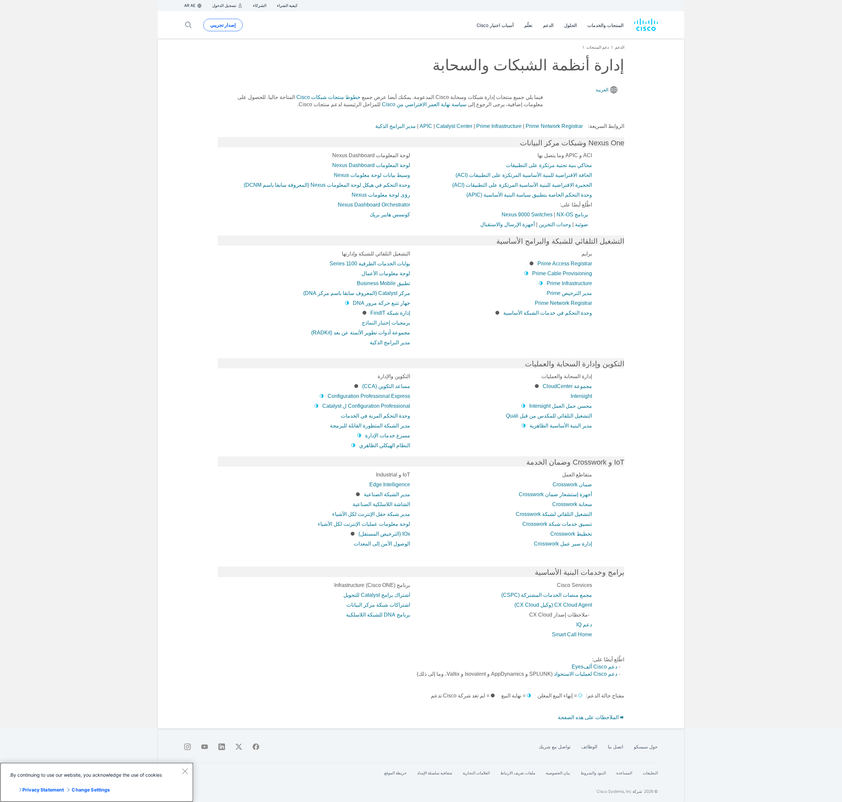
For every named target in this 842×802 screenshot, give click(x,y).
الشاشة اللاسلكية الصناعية (381, 504)
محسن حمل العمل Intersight (560, 406)
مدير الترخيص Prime (569, 293)
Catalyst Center (454, 126)
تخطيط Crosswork (571, 534)
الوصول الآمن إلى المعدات (382, 544)
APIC (426, 126)
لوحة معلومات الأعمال (385, 273)
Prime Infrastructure (499, 126)
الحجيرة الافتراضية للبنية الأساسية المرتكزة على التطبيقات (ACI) (522, 185)
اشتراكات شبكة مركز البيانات (378, 605)
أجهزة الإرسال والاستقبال (507, 224)
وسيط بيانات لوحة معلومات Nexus (372, 175)
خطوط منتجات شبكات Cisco (328, 97)
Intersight (581, 396)
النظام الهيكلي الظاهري (384, 445)
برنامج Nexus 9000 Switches (545, 214)
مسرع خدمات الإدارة (387, 435)
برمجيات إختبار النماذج (386, 323)
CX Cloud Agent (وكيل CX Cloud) (553, 605)
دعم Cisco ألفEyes (594, 666)
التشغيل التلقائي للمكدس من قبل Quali (549, 416)
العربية (602, 89)
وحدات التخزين (555, 224)
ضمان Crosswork (572, 484)
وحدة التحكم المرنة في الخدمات (375, 416)
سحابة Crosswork (572, 504)
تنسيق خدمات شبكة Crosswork (557, 524)
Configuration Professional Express (369, 396)
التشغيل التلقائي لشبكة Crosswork (554, 514)
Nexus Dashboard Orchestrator (374, 204)
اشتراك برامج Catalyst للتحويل (376, 595)
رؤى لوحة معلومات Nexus (381, 195)
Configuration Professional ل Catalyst (366, 406)
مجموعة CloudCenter (567, 386)
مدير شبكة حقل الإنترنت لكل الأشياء (371, 514)
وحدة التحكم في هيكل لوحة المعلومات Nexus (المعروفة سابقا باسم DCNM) (327, 185)
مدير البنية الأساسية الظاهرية (561, 425)
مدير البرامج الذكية (395, 126)
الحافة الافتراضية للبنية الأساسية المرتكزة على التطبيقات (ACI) (524, 175)
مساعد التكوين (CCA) (386, 386)
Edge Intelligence (389, 484)
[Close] (185, 771)
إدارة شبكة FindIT (390, 313)
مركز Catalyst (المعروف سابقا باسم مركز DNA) (356, 293)
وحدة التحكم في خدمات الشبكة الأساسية (547, 313)
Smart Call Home (572, 634)
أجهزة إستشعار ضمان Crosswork (555, 494)
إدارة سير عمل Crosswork (563, 544)
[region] (96, 782)
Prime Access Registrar (564, 263)
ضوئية (581, 224)
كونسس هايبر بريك (390, 214)
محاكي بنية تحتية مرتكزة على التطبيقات (549, 165)
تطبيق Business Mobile (383, 283)
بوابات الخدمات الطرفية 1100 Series (370, 263)
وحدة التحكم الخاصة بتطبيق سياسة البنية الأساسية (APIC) (529, 195)
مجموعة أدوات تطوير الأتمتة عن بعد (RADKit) (360, 332)
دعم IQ (584, 624)
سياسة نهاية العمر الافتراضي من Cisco (424, 104)
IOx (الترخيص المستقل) (384, 534)
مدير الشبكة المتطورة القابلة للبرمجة (370, 425)
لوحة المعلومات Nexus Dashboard (371, 165)
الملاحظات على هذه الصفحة (589, 717)
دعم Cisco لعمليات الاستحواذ (585, 674)
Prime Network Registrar (554, 126)
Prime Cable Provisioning (562, 273)
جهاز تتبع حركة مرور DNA (381, 303)
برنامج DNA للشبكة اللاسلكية (378, 615)
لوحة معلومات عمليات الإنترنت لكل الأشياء (364, 524)
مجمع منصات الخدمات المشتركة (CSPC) (546, 595)
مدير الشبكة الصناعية (387, 494)
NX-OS (565, 214)
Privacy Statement (43, 789)
